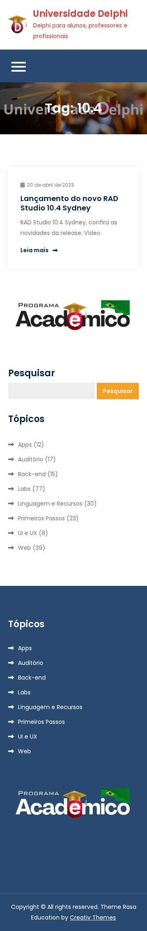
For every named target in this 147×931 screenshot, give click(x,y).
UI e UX (27, 533)
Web (24, 548)
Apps (25, 445)
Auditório (30, 459)
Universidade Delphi (80, 13)
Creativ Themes (93, 917)
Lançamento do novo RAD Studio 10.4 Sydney (69, 203)
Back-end (32, 474)
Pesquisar (31, 373)
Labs (24, 489)
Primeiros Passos (41, 518)
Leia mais (34, 250)
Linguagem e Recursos (50, 503)
